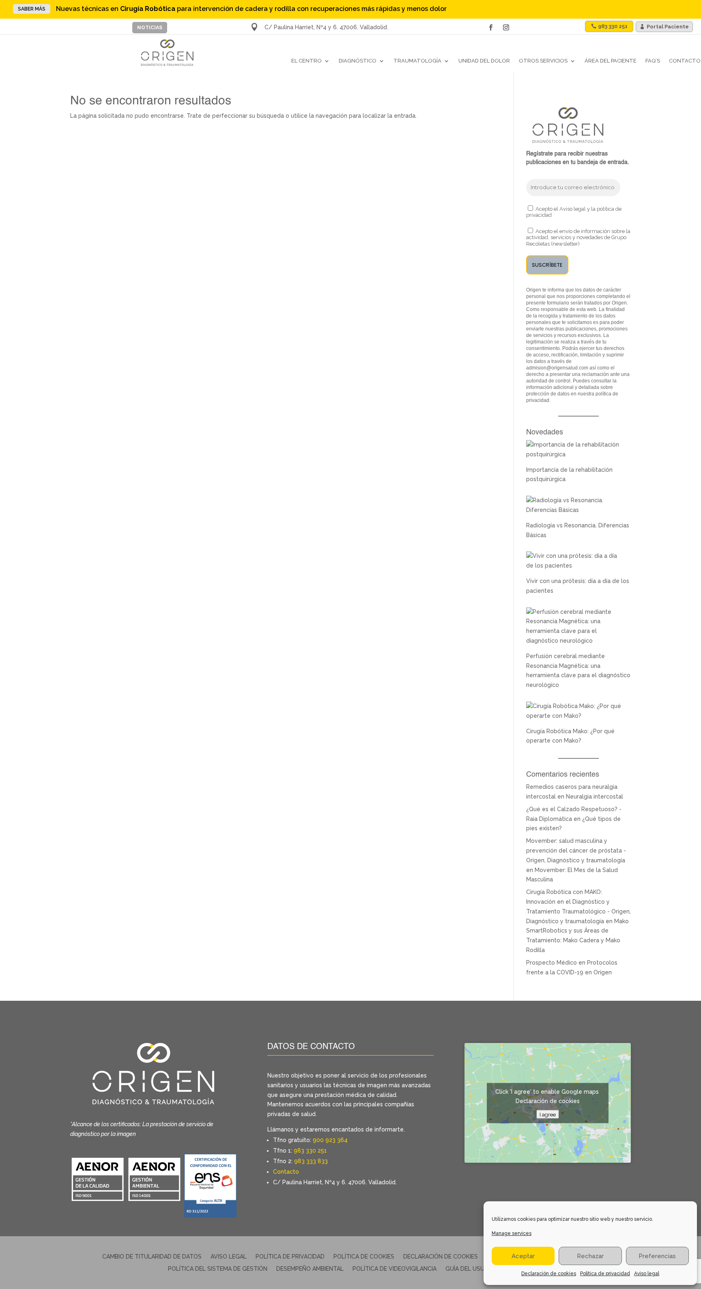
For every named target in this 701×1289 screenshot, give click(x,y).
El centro (306, 61)
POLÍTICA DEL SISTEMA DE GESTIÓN (217, 1269)
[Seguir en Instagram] (506, 28)
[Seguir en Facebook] (491, 28)
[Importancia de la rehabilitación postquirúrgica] (574, 454)
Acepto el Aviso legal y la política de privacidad (573, 212)
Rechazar (590, 1256)
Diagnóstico (357, 61)
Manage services (511, 1233)
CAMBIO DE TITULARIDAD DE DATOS (152, 1257)
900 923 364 (330, 1140)
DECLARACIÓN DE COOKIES (440, 1257)
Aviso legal (646, 1273)
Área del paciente (610, 61)
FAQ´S (652, 61)
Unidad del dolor (484, 61)
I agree (548, 1114)
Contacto (685, 61)
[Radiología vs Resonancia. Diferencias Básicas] (574, 510)
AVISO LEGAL (229, 1257)
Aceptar (523, 1256)
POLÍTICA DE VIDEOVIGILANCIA (395, 1269)
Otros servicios (543, 61)
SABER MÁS (31, 9)
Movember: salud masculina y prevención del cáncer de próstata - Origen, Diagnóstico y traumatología (576, 851)
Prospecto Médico (551, 962)
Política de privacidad (605, 1273)
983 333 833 (311, 1161)
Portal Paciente (668, 27)
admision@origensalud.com (557, 368)
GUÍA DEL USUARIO (471, 1269)
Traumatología (417, 61)
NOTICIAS (149, 27)
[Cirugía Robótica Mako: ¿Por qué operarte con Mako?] (574, 716)
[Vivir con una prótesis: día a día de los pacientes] (574, 565)
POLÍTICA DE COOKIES (363, 1257)
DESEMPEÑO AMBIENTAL (310, 1269)
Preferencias (657, 1256)
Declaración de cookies (548, 1273)
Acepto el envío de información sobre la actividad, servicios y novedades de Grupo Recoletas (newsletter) (578, 237)
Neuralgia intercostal (594, 796)
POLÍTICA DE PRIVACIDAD (290, 1257)
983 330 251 (310, 1150)
